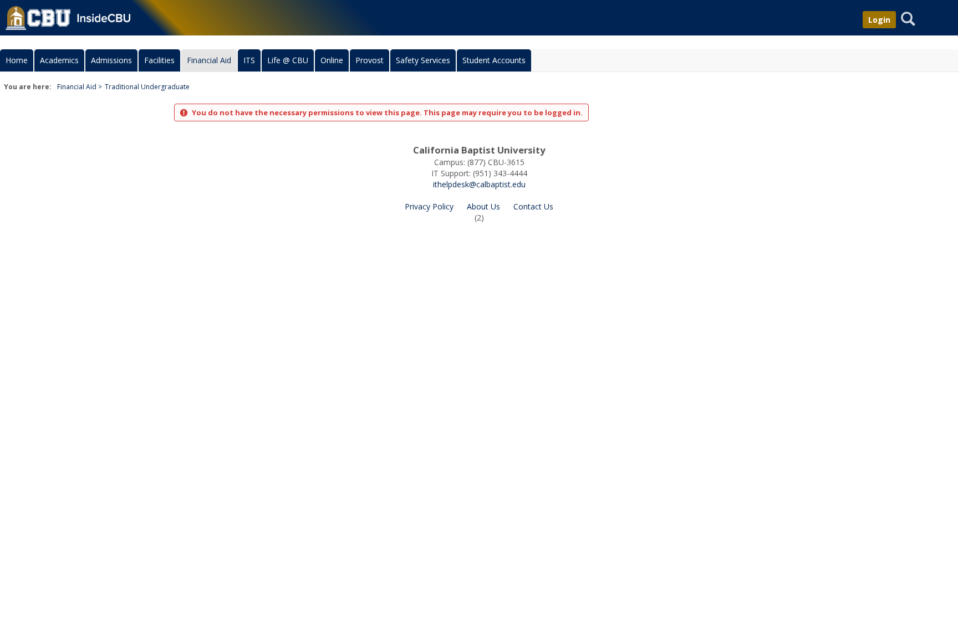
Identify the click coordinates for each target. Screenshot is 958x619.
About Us (483, 206)
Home (17, 60)
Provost (369, 60)
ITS (249, 60)
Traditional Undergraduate (147, 86)
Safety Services (423, 60)
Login (879, 19)
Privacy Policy (429, 206)
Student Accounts (494, 60)
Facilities (159, 60)
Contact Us (533, 206)
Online (331, 60)
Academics (59, 60)
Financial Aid (209, 60)
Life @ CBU (287, 60)
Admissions (111, 60)
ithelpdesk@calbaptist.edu (479, 184)
